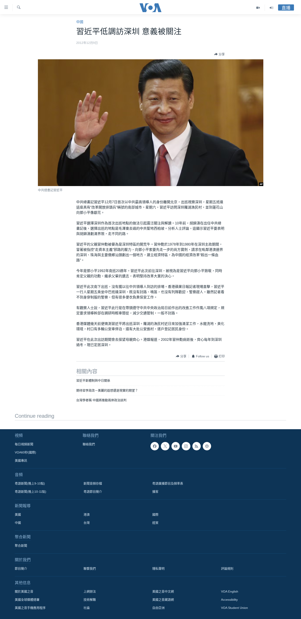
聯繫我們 (90, 568)
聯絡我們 (89, 444)
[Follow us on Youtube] (175, 446)
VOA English (229, 591)
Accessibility (229, 599)
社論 (87, 608)
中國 (79, 22)
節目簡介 (21, 568)
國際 (155, 514)
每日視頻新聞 (24, 444)
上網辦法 (90, 591)
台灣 (87, 522)
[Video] (258, 7)
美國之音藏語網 (163, 599)
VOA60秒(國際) (25, 452)
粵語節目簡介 (93, 491)
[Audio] (271, 7)
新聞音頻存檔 (93, 483)
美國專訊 (21, 460)
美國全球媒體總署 (27, 599)
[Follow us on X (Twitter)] (165, 446)
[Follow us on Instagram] (186, 446)
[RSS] (196, 446)
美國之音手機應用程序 (30, 608)
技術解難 (90, 599)
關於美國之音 (24, 591)
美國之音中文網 (163, 591)
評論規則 (227, 568)
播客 (155, 491)
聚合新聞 (21, 545)
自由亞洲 (158, 608)
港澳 (87, 514)
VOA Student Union (234, 608)
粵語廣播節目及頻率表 (167, 483)
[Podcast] (207, 446)
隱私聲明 (158, 568)
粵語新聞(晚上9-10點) (30, 483)
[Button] (219, 54)
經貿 (155, 522)
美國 (18, 514)
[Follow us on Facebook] (154, 446)
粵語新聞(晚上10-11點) (30, 491)
